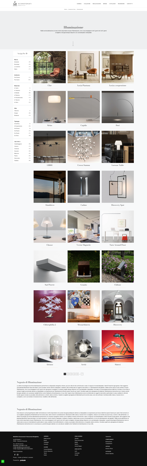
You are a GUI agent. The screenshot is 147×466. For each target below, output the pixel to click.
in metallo (16, 92)
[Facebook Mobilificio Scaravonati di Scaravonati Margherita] (14, 454)
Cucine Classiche (48, 451)
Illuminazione (80, 9)
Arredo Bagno (78, 446)
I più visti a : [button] (17, 141)
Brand (105, 3)
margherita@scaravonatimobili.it (25, 448)
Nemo (15, 69)
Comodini (77, 453)
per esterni (17, 77)
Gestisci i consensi (28, 457)
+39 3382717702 (23, 445)
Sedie (45, 455)
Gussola (16, 151)
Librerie (76, 438)
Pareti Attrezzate (79, 440)
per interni (16, 79)
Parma (15, 155)
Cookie (19, 457)
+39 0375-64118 (19, 444)
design (16, 113)
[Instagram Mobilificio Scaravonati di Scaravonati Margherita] (17, 454)
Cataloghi (112, 3)
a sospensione (18, 126)
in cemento (17, 90)
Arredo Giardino (110, 453)
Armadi (76, 455)
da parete (16, 130)
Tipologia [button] (16, 121)
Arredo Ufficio (109, 448)
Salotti (76, 444)
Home (65, 9)
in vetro (16, 102)
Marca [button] (16, 59)
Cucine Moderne (48, 449)
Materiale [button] (17, 85)
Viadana (16, 160)
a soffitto (17, 123)
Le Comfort (17, 66)
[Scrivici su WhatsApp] (2, 461)
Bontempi (16, 64)
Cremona (16, 148)
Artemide (16, 62)
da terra (16, 135)
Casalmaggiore (18, 144)
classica (16, 110)
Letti (76, 451)
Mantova (16, 153)
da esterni (17, 128)
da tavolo (16, 133)
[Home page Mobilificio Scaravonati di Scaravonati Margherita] (28, 4)
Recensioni (121, 3)
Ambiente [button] (17, 75)
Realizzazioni (97, 3)
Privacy (15, 457)
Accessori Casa (72, 9)
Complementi (109, 443)
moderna (16, 115)
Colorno (16, 146)
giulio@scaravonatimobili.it (23, 447)
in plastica (17, 95)
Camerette (108, 436)
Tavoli (45, 453)
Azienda (79, 3)
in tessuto (17, 100)
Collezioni (87, 3)
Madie (76, 442)
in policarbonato (18, 97)
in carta (16, 88)
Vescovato (17, 158)
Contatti (130, 3)
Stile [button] (15, 108)
